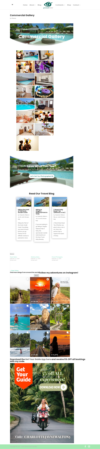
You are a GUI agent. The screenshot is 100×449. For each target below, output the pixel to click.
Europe (27, 217)
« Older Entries (14, 270)
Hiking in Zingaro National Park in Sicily (41, 212)
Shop (69, 5)
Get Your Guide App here (38, 359)
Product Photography (57, 257)
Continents (59, 5)
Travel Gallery (13, 257)
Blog (39, 5)
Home (25, 5)
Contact (76, 5)
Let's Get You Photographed (40, 176)
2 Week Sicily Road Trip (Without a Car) (59, 211)
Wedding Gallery (35, 257)
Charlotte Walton (24, 215)
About (32, 5)
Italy (19, 219)
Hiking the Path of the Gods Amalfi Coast (23, 211)
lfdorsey (14, 18)
